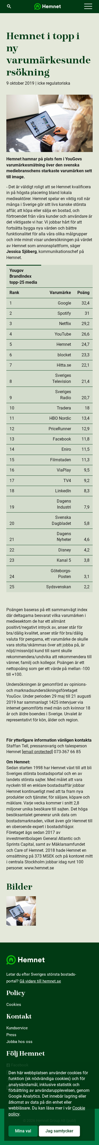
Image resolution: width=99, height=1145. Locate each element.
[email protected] (37, 751)
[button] (88, 6)
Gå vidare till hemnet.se (40, 981)
